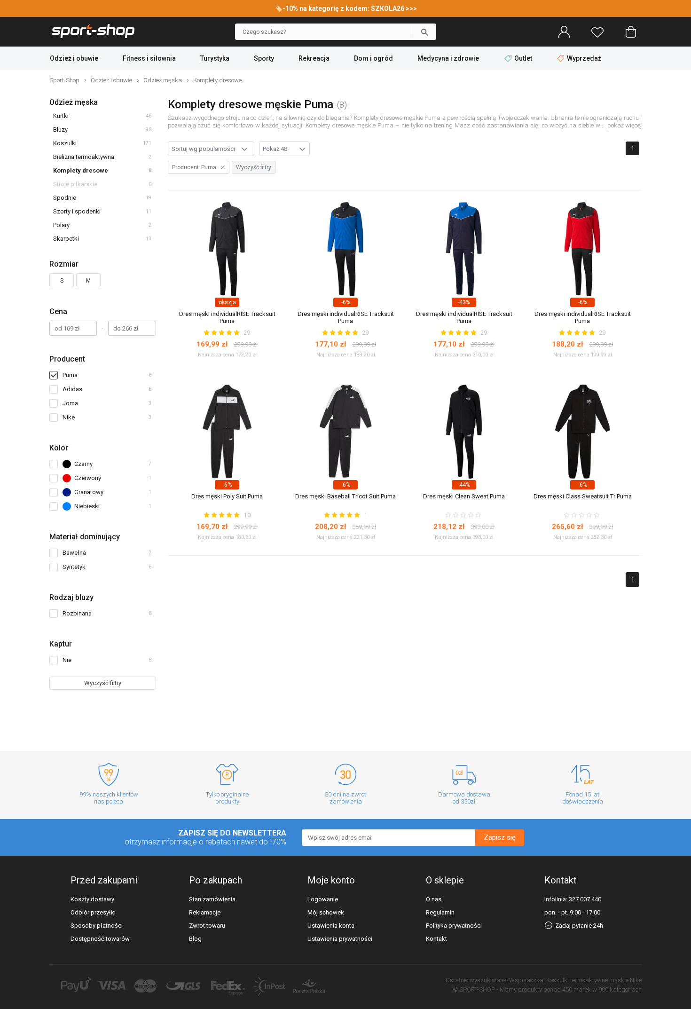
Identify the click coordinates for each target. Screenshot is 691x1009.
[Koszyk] (631, 32)
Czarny (115, 465)
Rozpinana (107, 613)
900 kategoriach (620, 989)
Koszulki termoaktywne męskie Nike (594, 980)
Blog (195, 938)
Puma (70, 374)
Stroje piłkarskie (75, 184)
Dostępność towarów (100, 938)
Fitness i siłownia (149, 58)
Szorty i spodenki (77, 211)
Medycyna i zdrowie (448, 58)
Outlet (523, 58)
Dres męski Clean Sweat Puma (464, 496)
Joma (70, 403)
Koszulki (65, 143)
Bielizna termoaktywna (83, 156)
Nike (69, 417)
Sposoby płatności (97, 925)
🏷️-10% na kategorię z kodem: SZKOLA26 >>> (346, 8)
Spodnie (64, 197)
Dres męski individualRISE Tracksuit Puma (227, 317)
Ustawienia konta (330, 925)
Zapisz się (500, 837)
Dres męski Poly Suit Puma (227, 496)
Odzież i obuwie (74, 58)
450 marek (576, 989)
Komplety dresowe (80, 170)
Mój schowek (325, 912)
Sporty (264, 58)
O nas (433, 899)
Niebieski (115, 507)
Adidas (72, 389)
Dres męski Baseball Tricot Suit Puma (345, 496)
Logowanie (322, 899)
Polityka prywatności (454, 925)
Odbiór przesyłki (93, 912)
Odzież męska (73, 102)
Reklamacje (204, 912)
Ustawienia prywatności (339, 938)
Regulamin (440, 912)
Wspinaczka (526, 980)
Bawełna (107, 552)
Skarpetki (66, 238)
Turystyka (214, 58)
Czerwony (115, 479)
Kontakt (436, 938)
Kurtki (61, 115)
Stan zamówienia (212, 899)
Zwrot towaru (207, 925)
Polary (61, 225)
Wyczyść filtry (102, 682)
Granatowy (115, 493)
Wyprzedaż (583, 58)
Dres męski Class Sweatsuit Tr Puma (583, 496)
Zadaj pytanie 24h (578, 925)
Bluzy (60, 129)
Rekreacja (314, 58)
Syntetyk (107, 566)
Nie (107, 659)
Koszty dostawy (92, 899)
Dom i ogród (373, 58)
